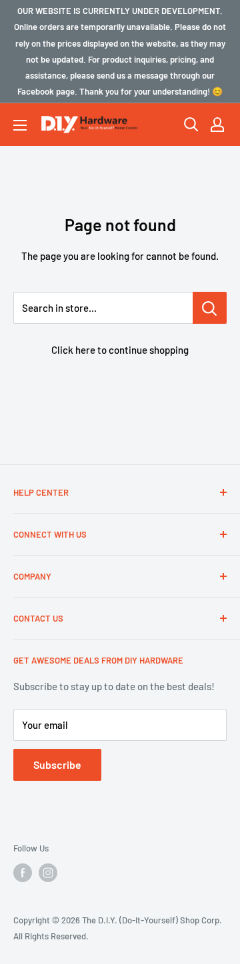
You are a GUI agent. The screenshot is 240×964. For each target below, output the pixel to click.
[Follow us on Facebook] (22, 872)
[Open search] (191, 124)
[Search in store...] (210, 308)
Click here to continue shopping (120, 350)
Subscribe (57, 764)
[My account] (217, 124)
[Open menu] (20, 125)
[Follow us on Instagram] (48, 872)
